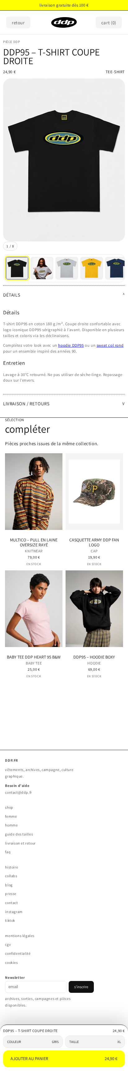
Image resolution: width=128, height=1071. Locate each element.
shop (9, 807)
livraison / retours (26, 404)
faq (8, 852)
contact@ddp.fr (18, 792)
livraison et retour (20, 843)
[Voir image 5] (116, 268)
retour (18, 23)
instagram (13, 911)
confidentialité (17, 953)
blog (8, 885)
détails (11, 295)
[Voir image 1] (17, 268)
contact (11, 902)
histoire (11, 867)
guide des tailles (19, 834)
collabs (11, 875)
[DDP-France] (64, 22)
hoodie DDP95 (71, 345)
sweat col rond (110, 345)
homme (11, 825)
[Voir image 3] (67, 268)
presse (10, 893)
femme (11, 816)
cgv (8, 944)
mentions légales (19, 935)
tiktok (10, 920)
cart (108, 23)
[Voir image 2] (42, 268)
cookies (11, 962)
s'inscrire (81, 986)
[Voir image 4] (91, 268)
